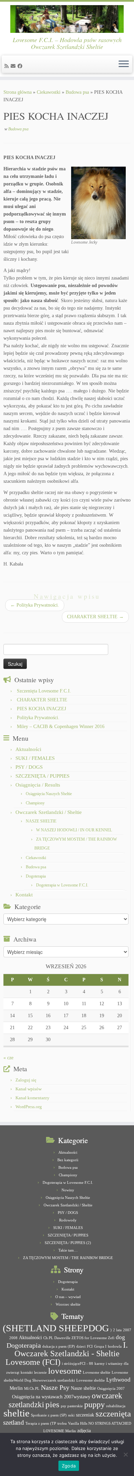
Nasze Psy (55, 1387)
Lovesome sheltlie (90, 1380)
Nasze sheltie (83, 1388)
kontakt (27, 1372)
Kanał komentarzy (32, 1097)
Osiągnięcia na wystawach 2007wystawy (51, 1396)
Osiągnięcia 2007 (111, 1388)
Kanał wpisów (28, 1088)
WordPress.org (28, 1106)
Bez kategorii (67, 1160)
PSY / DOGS (29, 767)
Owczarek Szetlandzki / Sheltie (48, 812)
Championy (35, 803)
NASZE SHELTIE (41, 821)
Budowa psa (77, 92)
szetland (13, 1422)
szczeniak (85, 1414)
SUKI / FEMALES (35, 758)
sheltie (16, 1413)
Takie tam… (68, 1250)
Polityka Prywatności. (34, 605)
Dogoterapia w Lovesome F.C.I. (62, 885)
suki (71, 1415)
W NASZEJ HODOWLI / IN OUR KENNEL (74, 830)
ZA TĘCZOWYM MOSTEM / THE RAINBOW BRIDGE (68, 1258)
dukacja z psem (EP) (58, 1346)
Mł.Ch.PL (32, 1388)
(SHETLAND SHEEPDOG (56, 1328)
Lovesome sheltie (96, 1372)
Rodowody (68, 1220)
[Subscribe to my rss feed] (7, 66)
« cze (8, 1057)
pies (52, 1404)
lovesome (64, 1370)
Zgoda (69, 1465)
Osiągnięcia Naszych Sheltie (49, 793)
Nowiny (68, 1190)
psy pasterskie (72, 1406)
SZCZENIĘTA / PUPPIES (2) (68, 1243)
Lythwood (118, 1379)
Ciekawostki (48, 92)
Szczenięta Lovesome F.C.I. (44, 691)
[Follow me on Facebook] (21, 66)
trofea (62, 1423)
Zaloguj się (25, 1080)
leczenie (40, 1372)
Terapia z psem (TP (40, 1423)
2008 (13, 1338)
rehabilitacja (115, 1406)
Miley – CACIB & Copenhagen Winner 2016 (60, 726)
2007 (127, 1330)
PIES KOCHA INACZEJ (41, 708)
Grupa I (100, 1346)
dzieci (81, 1346)
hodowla (115, 1346)
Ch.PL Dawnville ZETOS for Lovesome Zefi (78, 1338)
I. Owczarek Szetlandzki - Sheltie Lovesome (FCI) (66, 1354)
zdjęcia (84, 1430)
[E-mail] (14, 66)
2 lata (117, 1330)
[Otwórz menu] (124, 64)
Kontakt (24, 894)
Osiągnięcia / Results (37, 785)
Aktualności (28, 749)
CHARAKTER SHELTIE (95, 616)
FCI (90, 1346)
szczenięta (113, 1413)
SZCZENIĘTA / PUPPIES (42, 776)
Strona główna (17, 92)
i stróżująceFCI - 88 (77, 1363)
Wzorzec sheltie (68, 1304)
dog (120, 1337)
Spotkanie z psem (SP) (49, 1415)
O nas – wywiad (68, 1297)
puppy (94, 1404)
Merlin (16, 1388)
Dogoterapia (36, 876)
